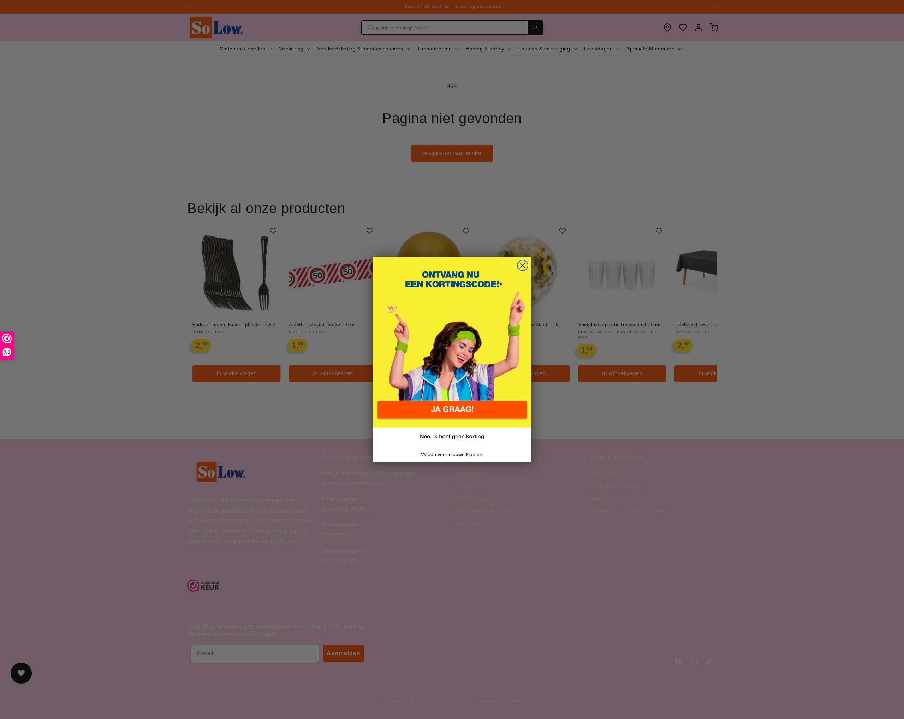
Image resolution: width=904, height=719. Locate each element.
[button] (452, 414)
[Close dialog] (522, 265)
